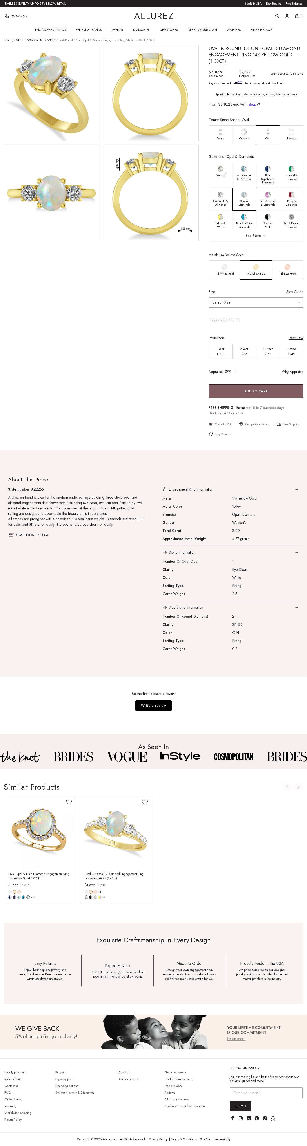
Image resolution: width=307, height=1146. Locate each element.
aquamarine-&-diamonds (19, 897)
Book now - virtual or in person (185, 1106)
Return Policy (13, 1119)
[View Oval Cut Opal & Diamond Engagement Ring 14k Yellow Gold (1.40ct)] (115, 831)
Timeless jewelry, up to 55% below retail (35, 3)
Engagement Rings (50, 29)
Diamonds (141, 29)
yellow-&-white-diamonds (100, 897)
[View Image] (20, 757)
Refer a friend (13, 1079)
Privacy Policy (158, 1139)
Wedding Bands (89, 29)
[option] (220, 135)
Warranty (10, 1106)
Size (212, 291)
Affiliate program (129, 1079)
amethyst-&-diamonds (14, 897)
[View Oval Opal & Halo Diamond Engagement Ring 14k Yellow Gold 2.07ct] (39, 831)
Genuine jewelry (175, 1072)
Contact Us (236, 413)
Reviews (170, 1092)
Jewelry (117, 29)
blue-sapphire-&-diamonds (10, 897)
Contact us (11, 1086)
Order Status (12, 1099)
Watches (234, 29)
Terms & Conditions (184, 1139)
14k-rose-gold (19, 892)
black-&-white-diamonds (91, 897)
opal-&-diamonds (28, 897)
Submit (241, 1106)
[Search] (277, 16)
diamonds (95, 897)
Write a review (153, 705)
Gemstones (169, 29)
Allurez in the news (177, 1099)
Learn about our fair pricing (287, 73)
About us (124, 1072)
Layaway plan (64, 1079)
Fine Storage (261, 29)
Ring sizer (61, 1072)
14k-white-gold (10, 892)
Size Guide (294, 291)
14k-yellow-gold (14, 892)
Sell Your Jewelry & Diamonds (74, 1092)
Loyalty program (15, 1072)
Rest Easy (296, 338)
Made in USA (253, 3)
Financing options (66, 1086)
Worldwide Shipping (17, 1113)
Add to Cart (256, 391)
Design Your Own (202, 29)
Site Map (205, 1139)
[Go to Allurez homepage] (153, 16)
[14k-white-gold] (10, 892)
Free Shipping (294, 3)
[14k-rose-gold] (19, 892)
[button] (256, 320)
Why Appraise (292, 371)
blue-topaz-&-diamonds (23, 897)
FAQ (7, 1092)
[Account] (287, 16)
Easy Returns (273, 3)
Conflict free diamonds (179, 1079)
